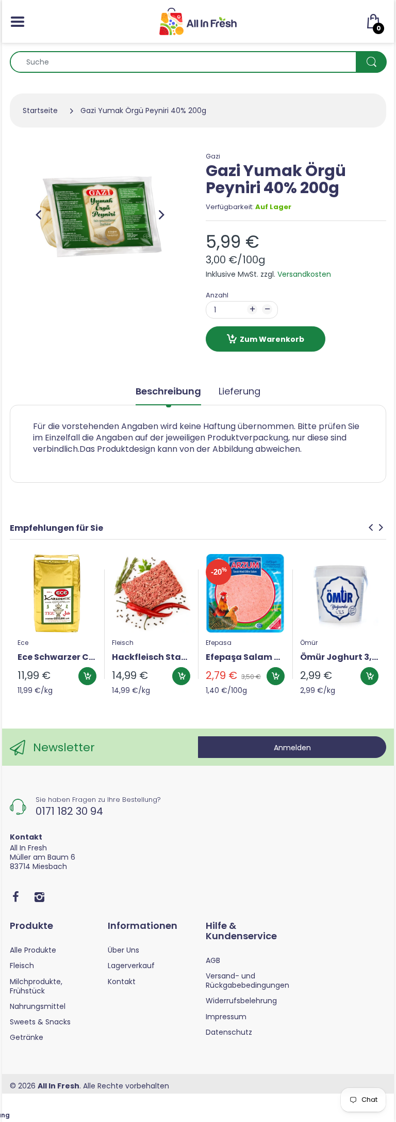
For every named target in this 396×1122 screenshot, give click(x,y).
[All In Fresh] (198, 20)
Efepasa (219, 642)
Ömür (309, 642)
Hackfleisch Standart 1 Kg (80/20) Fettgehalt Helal (151, 657)
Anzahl (217, 295)
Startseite (40, 110)
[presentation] (371, 527)
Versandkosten (304, 274)
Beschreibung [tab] (168, 391)
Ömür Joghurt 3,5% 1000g (339, 657)
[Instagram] (39, 897)
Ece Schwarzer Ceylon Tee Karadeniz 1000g (57, 657)
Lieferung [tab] (239, 391)
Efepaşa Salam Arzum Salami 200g (245, 657)
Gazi (213, 156)
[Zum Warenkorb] (87, 676)
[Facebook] (15, 897)
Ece (23, 642)
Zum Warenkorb (272, 339)
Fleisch (123, 642)
